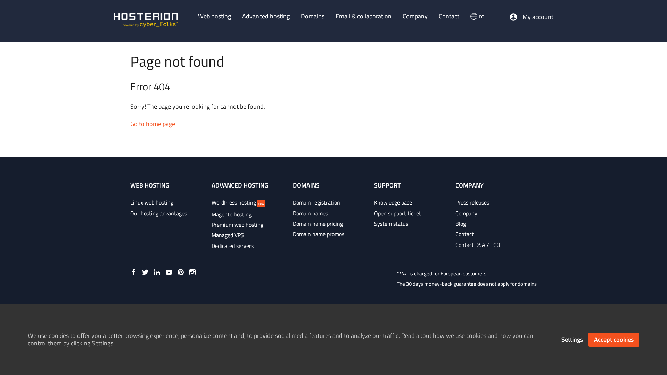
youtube (169, 272)
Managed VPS (228, 235)
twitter (145, 272)
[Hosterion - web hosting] (146, 21)
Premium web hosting (237, 224)
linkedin (157, 272)
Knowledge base (393, 202)
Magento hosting (232, 214)
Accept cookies (614, 339)
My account (537, 17)
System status (391, 223)
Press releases (472, 202)
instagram (192, 272)
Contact (464, 234)
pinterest (181, 272)
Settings (572, 339)
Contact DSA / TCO (477, 245)
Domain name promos (318, 234)
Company (466, 213)
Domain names (310, 213)
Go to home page (152, 123)
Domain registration (316, 202)
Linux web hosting (151, 202)
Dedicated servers (233, 246)
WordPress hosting (238, 202)
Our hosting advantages (158, 213)
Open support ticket (397, 213)
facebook (133, 272)
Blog (460, 223)
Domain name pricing (318, 223)
